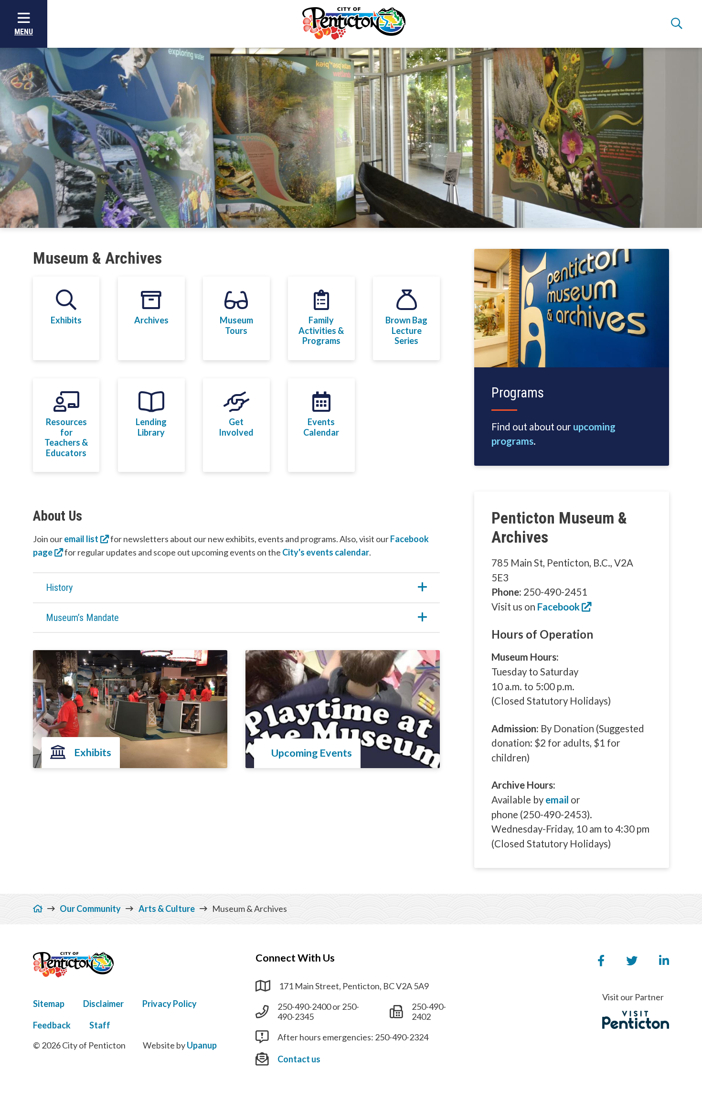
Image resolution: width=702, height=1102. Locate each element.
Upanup (202, 1045)
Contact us (298, 1059)
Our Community (90, 908)
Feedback (52, 1025)
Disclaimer (103, 1003)
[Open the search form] (676, 24)
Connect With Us (295, 958)
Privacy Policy (169, 1003)
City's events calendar (325, 552)
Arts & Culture (166, 908)
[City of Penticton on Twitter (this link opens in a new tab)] (632, 961)
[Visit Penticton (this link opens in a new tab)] (635, 1020)
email (557, 799)
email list (81, 539)
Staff (99, 1025)
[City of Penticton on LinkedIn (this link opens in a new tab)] (664, 961)
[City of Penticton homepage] (354, 24)
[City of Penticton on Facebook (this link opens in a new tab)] (601, 961)
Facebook (558, 606)
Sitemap (48, 1003)
